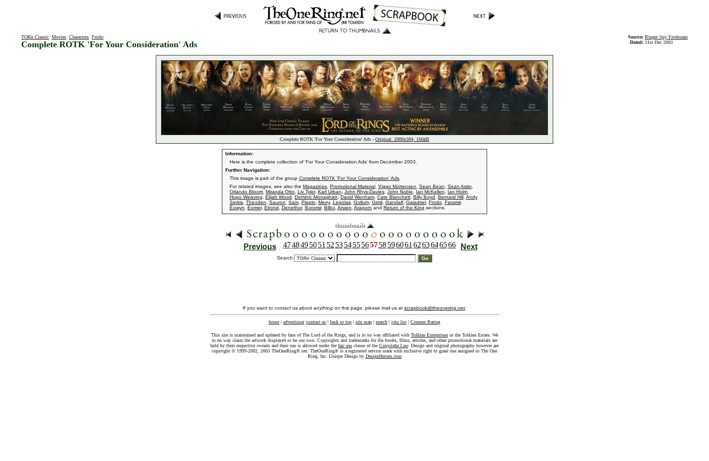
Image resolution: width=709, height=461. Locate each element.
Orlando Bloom (246, 191)
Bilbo (329, 207)
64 (434, 245)
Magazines (315, 186)
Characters (79, 37)
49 (304, 245)
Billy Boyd (424, 197)
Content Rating (425, 322)
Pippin (308, 202)
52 (330, 245)
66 (452, 245)
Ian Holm (457, 191)
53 (339, 245)
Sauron (277, 202)
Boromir (313, 207)
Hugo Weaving (246, 197)
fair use (345, 345)
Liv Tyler (306, 191)
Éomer (254, 207)
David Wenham (357, 197)
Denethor (292, 207)
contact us (316, 322)
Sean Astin (460, 186)
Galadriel (416, 202)
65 (443, 245)
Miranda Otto (280, 191)
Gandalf (394, 202)
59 (391, 245)
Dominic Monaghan (316, 197)
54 (348, 245)
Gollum (361, 202)
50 (313, 245)
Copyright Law (393, 345)
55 (356, 245)
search (381, 322)
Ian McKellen (430, 191)
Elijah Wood (278, 197)
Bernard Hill (451, 197)
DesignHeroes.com (384, 356)
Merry (324, 202)
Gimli (377, 202)
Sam (293, 202)
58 (382, 245)
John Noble (400, 191)
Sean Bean (432, 186)
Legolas (342, 202)
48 (296, 245)
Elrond (271, 207)
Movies (59, 37)
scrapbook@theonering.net (434, 308)
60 (400, 245)
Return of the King (403, 207)
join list (399, 322)
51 (322, 245)
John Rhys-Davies (364, 191)
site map (363, 322)
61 (408, 245)
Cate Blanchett (393, 197)
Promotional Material (352, 186)
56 (365, 245)
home (274, 322)
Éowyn (237, 207)
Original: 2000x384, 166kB (402, 139)
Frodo (97, 37)
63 (426, 245)
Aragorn (363, 207)
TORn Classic (35, 37)
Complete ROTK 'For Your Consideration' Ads (349, 178)
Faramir (453, 202)
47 (287, 245)
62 (417, 245)
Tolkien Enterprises (429, 335)
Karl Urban (329, 191)
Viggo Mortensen (397, 186)
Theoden (256, 202)
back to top (341, 322)
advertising (293, 322)
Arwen (345, 207)
